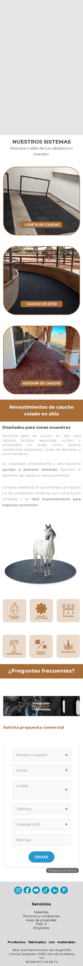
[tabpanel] (41, 148)
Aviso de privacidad (41, 920)
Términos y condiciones (41, 916)
